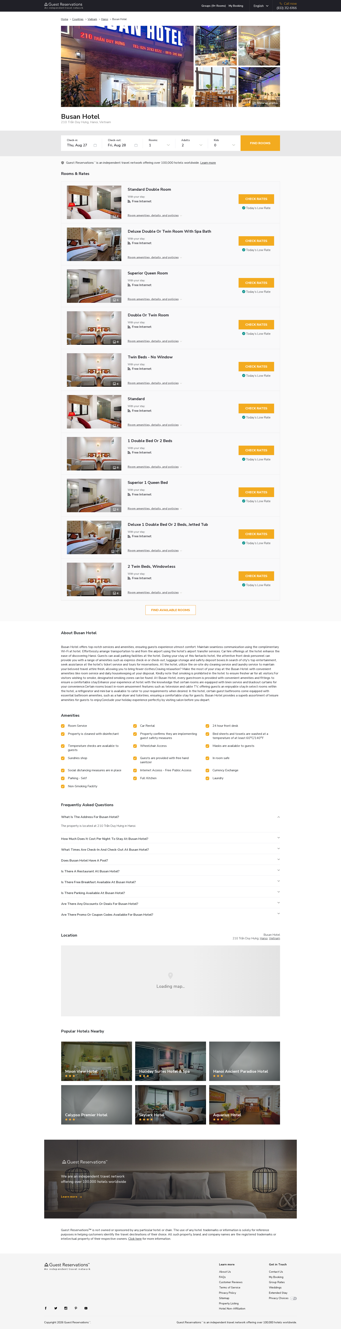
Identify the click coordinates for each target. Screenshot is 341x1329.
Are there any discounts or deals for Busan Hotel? (99, 904)
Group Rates (277, 1282)
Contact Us (276, 1272)
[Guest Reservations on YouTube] (84, 1308)
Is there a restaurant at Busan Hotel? (90, 871)
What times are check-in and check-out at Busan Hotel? (105, 850)
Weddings (275, 1287)
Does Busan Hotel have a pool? (84, 860)
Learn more (208, 163)
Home (64, 19)
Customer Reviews (231, 1282)
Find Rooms (260, 143)
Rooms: (153, 140)
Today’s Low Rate (258, 208)
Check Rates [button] (256, 199)
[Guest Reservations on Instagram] (66, 1308)
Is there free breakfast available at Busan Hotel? (98, 882)
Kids (216, 140)
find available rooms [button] (170, 610)
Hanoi (104, 19)
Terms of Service (229, 1287)
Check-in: (72, 140)
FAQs (222, 1277)
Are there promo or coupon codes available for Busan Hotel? (107, 915)
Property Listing (229, 1303)
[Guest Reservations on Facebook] (47, 1308)
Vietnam (92, 19)
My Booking (236, 6)
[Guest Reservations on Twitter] (56, 1308)
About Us (225, 1272)
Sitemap (224, 1298)
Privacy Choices (279, 1298)
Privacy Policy (227, 1293)
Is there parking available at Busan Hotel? (93, 893)
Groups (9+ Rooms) (213, 6)
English (259, 6)
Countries (77, 19)
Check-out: (114, 140)
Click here (135, 1239)
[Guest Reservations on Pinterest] (76, 1308)
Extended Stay (278, 1293)
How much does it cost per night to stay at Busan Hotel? (104, 839)
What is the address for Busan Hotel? (90, 817)
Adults (185, 140)
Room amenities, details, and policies (153, 215)
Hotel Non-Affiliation (232, 1308)
